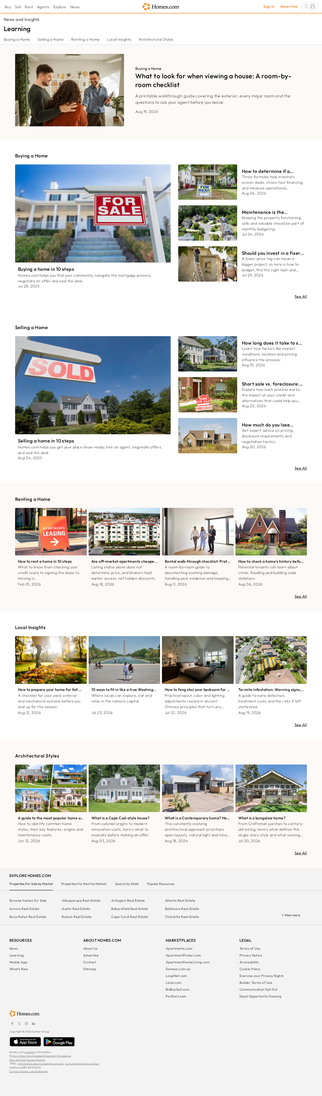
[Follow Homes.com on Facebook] (12, 1023)
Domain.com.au (178, 969)
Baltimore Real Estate (182, 909)
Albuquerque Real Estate (81, 900)
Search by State (127, 884)
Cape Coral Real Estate (129, 917)
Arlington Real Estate (128, 900)
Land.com (174, 982)
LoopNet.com (176, 976)
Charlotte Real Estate (182, 917)
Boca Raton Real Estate (27, 917)
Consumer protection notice (82, 1063)
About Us (90, 948)
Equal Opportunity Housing (260, 996)
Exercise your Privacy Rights (261, 976)
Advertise (288, 6)
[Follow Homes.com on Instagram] (26, 1023)
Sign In (268, 6)
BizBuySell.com (177, 989)
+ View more (291, 915)
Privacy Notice (250, 955)
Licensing (30, 1052)
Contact (89, 962)
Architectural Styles (156, 39)
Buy (8, 6)
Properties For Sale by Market (31, 884)
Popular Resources (160, 884)
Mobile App (18, 962)
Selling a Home (51, 39)
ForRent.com (176, 996)
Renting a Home (85, 39)
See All (301, 296)
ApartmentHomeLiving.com (188, 962)
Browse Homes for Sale (27, 900)
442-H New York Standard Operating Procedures (41, 1055)
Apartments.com (179, 948)
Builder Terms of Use (255, 982)
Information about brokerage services (41, 1063)
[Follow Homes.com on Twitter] (19, 1023)
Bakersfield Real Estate (129, 909)
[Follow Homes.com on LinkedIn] (33, 1023)
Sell (18, 6)
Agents (43, 6)
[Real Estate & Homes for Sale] (161, 6)
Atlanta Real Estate (180, 900)
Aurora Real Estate (24, 909)
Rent (29, 6)
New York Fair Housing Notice (27, 1059)
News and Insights (22, 19)
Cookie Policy (249, 969)
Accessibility (249, 962)
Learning (16, 955)
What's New (18, 969)
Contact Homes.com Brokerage (28, 1071)
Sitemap (89, 969)
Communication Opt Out (258, 989)
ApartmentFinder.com (183, 955)
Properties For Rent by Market (83, 884)
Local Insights (119, 39)
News (75, 6)
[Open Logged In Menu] (309, 6)
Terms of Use (249, 948)
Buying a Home (17, 39)
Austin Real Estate (76, 909)
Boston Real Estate (76, 917)
